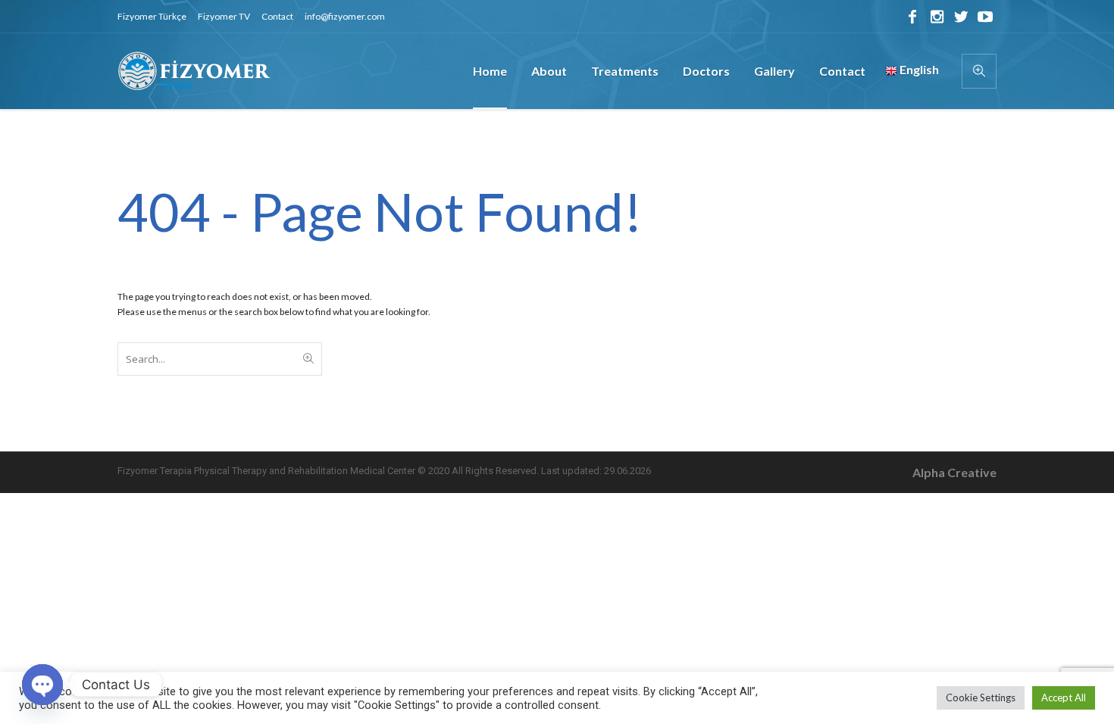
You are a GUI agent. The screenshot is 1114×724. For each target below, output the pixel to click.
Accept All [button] (1063, 697)
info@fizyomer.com (345, 16)
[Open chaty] (42, 684)
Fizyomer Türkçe (151, 16)
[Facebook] (912, 17)
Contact (277, 16)
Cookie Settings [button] (980, 697)
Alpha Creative (954, 472)
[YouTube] (985, 17)
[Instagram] (937, 17)
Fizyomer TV (224, 16)
